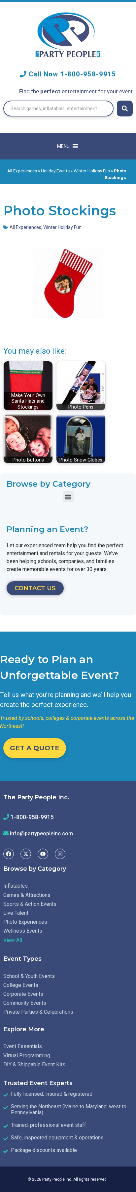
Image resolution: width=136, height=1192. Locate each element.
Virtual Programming (26, 1055)
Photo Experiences (25, 922)
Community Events (24, 1003)
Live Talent (15, 913)
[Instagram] (60, 854)
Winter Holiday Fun (92, 170)
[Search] (125, 108)
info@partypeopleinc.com (41, 833)
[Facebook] (8, 854)
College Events (20, 985)
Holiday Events (55, 170)
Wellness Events (22, 931)
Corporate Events (23, 994)
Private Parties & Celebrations (38, 1012)
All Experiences (22, 170)
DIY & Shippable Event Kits (34, 1064)
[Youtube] (43, 854)
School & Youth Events (29, 976)
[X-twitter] (25, 854)
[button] (68, 496)
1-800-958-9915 (88, 74)
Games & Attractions (27, 895)
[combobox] (58, 108)
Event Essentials (22, 1046)
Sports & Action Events (29, 904)
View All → (16, 940)
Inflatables (15, 886)
